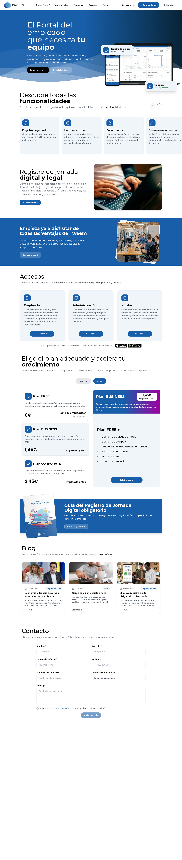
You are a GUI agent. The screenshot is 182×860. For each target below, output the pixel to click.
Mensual (83, 381)
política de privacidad (58, 708)
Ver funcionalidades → (113, 107)
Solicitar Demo (30, 202)
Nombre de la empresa (49, 672)
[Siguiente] (159, 106)
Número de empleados (104, 672)
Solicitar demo (148, 5)
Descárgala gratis (76, 526)
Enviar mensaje (91, 715)
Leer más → (105, 554)
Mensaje (41, 685)
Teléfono (96, 659)
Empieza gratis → (38, 70)
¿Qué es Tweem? (42, 5)
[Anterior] (152, 106)
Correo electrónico (47, 659)
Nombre (41, 646)
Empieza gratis (128, 5)
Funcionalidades (61, 5)
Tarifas (106, 5)
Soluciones (78, 5)
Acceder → (42, 334)
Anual (99, 381)
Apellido (97, 646)
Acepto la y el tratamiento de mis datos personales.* (72, 708)
